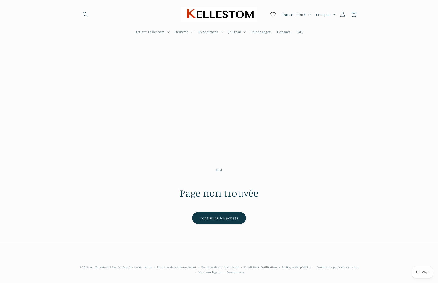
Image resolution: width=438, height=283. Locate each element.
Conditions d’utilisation (260, 267)
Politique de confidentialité (220, 267)
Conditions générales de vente (337, 267)
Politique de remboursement (176, 267)
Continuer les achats (219, 218)
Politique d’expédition (297, 267)
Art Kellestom (99, 267)
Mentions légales (210, 272)
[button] (85, 14)
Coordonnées (236, 272)
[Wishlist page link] (273, 14)
